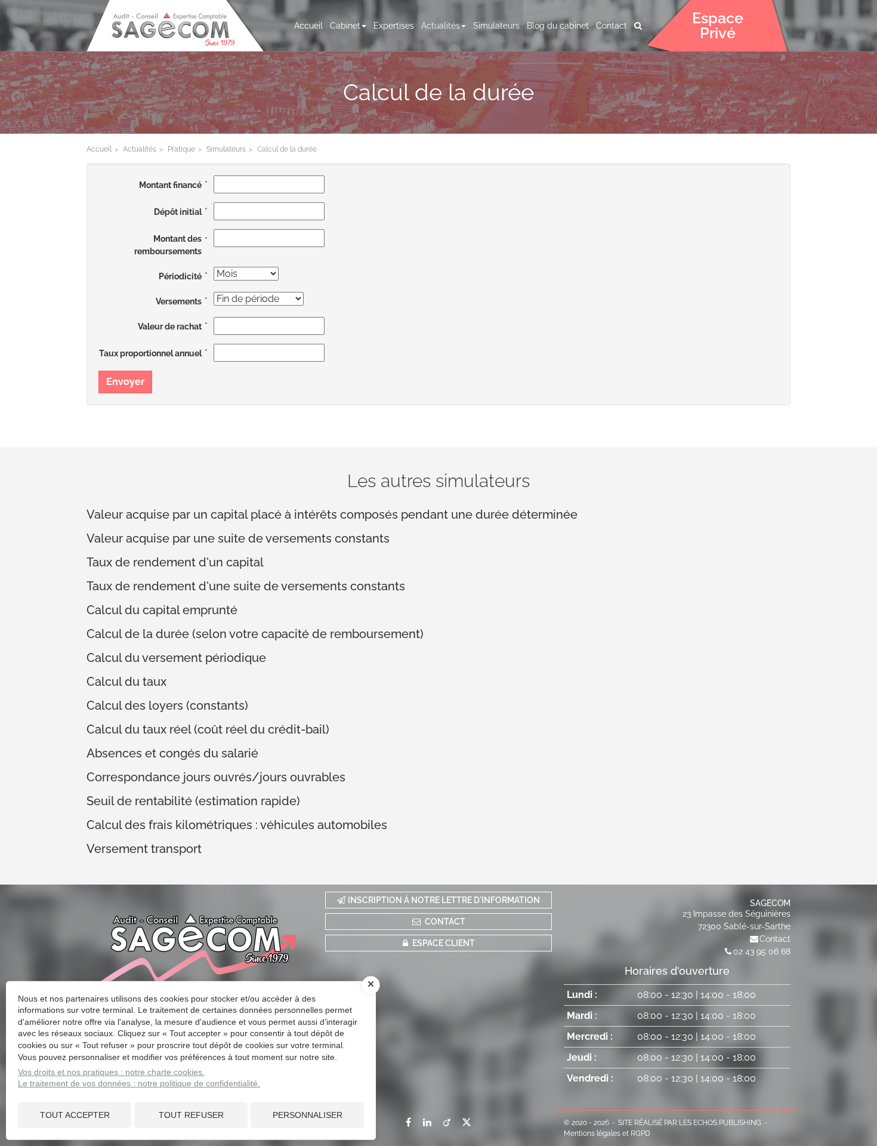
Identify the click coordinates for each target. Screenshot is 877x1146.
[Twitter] (466, 1122)
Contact (611, 25)
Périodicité (180, 276)
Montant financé (170, 185)
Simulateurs (496, 25)
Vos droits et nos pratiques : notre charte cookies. (111, 1072)
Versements (179, 301)
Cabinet (345, 25)
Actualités (440, 25)
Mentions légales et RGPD (607, 1133)
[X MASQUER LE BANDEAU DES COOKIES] (371, 984)
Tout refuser (191, 1115)
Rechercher (640, 25)
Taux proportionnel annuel (150, 353)
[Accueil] (200, 939)
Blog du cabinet (558, 25)
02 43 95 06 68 (761, 951)
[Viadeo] (446, 1122)
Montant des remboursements (168, 245)
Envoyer (125, 381)
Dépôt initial (178, 212)
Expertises (393, 25)
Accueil (308, 25)
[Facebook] (408, 1122)
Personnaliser (307, 1115)
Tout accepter (75, 1115)
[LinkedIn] (427, 1122)
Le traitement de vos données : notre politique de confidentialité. (139, 1083)
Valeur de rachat (170, 326)
